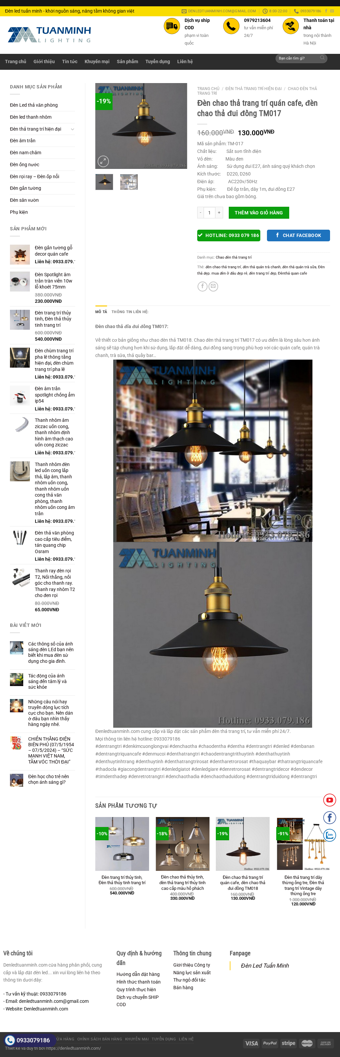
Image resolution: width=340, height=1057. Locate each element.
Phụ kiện (19, 212)
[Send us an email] (332, 11)
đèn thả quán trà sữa (299, 267)
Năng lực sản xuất (192, 972)
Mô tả (101, 311)
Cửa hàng (64, 1039)
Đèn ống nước (24, 164)
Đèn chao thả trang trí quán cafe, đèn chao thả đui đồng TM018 (242, 883)
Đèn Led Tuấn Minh (265, 965)
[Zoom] (103, 161)
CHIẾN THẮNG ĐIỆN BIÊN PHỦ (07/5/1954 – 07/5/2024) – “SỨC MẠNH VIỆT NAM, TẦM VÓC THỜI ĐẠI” (51, 750)
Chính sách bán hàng (99, 1039)
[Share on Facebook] (202, 287)
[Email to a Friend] (213, 287)
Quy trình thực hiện (136, 989)
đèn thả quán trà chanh (262, 267)
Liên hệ (185, 61)
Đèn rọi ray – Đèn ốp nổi (34, 176)
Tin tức (69, 61)
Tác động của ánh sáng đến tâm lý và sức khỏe (47, 681)
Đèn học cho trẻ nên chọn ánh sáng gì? (48, 779)
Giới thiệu (44, 61)
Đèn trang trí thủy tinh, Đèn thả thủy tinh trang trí (122, 880)
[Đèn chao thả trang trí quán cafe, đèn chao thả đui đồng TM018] (243, 844)
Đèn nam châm (25, 152)
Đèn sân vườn (24, 200)
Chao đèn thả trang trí (234, 257)
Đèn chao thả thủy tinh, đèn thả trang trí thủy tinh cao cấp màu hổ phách (182, 882)
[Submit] (322, 58)
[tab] (101, 311)
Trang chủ (15, 61)
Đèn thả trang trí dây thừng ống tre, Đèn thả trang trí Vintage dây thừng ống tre (303, 885)
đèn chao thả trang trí (223, 267)
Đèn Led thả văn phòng (34, 105)
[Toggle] (72, 129)
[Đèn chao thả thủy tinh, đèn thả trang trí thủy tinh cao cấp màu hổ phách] (183, 844)
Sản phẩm (127, 61)
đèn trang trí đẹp (262, 273)
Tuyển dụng (157, 61)
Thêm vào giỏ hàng (259, 212)
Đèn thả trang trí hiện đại (35, 129)
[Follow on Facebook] (326, 11)
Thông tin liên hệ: (130, 311)
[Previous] (106, 126)
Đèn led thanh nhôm (30, 117)
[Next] (177, 126)
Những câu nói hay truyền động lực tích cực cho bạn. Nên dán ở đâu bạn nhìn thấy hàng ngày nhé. (50, 713)
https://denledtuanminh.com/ (73, 1048)
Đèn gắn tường (25, 188)
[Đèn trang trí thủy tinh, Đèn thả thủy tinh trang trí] (122, 844)
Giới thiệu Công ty (191, 965)
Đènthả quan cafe (292, 273)
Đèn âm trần (23, 140)
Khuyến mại (97, 61)
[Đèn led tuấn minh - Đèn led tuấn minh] (49, 35)
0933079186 (33, 1040)
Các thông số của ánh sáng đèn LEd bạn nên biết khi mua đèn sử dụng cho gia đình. (51, 652)
